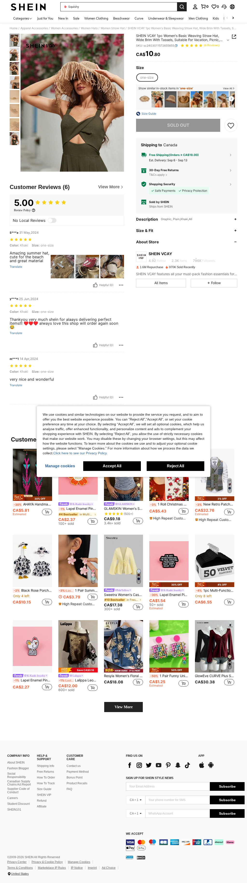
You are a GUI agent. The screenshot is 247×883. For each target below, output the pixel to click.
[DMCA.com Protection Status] (141, 857)
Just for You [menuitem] (45, 18)
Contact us (74, 766)
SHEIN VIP (44, 795)
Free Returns (45, 771)
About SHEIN (16, 762)
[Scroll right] (233, 18)
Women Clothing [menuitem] (96, 18)
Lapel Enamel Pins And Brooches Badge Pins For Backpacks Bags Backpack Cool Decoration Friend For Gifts (78, 509)
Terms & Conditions (20, 867)
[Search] (182, 6)
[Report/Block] (121, 285)
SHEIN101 (14, 809)
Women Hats (89, 28)
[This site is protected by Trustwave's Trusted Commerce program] (129, 857)
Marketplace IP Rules (52, 867)
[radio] (147, 77)
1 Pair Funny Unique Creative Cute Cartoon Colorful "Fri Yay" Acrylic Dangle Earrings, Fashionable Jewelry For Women (169, 676)
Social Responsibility (16, 775)
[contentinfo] (185, 845)
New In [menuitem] (63, 18)
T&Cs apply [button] (157, 174)
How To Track (46, 783)
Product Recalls (77, 783)
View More (124, 707)
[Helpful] (95, 285)
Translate (16, 266)
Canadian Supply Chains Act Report (19, 783)
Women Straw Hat (113, 28)
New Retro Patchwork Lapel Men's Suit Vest (215, 504)
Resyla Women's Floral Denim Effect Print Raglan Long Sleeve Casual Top (123, 676)
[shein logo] (28, 7)
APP (201, 755)
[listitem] (144, 99)
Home (14, 28)
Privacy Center (17, 862)
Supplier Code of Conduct (18, 790)
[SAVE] (230, 125)
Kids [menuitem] (216, 18)
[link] (204, 6)
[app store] (201, 767)
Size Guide (44, 789)
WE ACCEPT (134, 833)
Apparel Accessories (34, 28)
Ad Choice (109, 867)
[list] (159, 765)
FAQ (69, 789)
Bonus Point (74, 777)
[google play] (210, 767)
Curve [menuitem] (139, 18)
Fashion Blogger (18, 768)
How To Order (46, 777)
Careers (12, 798)
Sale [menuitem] (76, 18)
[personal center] (195, 7)
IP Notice (77, 867)
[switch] (52, 220)
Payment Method (78, 771)
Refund (42, 800)
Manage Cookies (79, 862)
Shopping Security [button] (162, 184)
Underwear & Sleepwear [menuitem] (166, 18)
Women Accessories (64, 28)
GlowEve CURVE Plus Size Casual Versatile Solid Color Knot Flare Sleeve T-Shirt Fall (214, 676)
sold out (178, 125)
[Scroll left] (227, 18)
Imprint (92, 867)
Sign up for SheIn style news (149, 778)
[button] (224, 7)
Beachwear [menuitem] (121, 18)
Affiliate (42, 806)
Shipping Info (45, 766)
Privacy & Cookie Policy (47, 862)
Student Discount (18, 804)
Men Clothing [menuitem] (198, 18)
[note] (32, 497)
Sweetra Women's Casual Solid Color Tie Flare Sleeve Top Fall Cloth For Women (123, 595)
